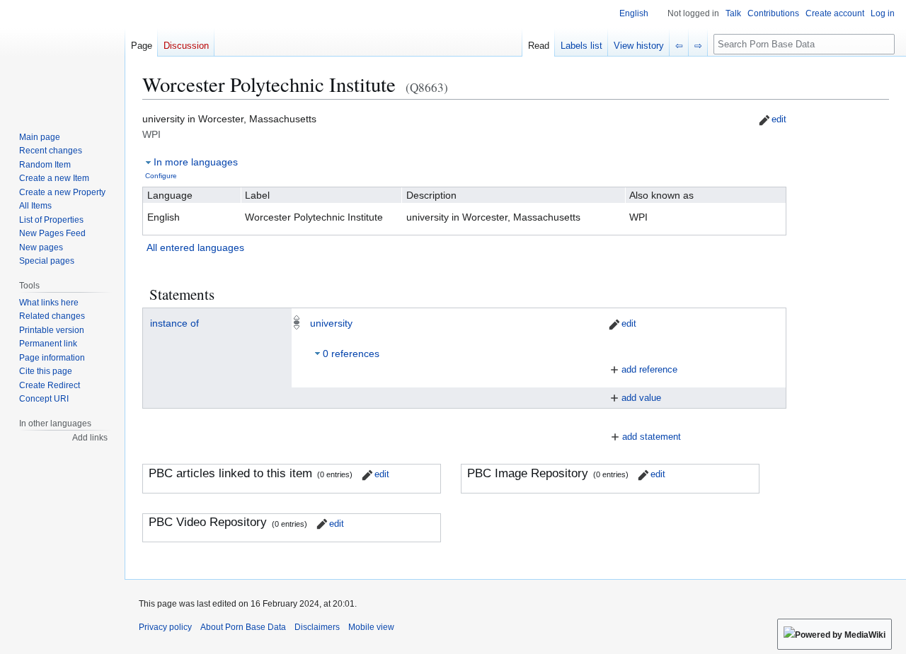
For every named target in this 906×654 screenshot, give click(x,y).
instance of (174, 323)
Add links (90, 438)
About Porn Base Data (243, 627)
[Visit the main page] (62, 56)
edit (779, 119)
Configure (161, 176)
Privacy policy (165, 627)
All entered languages (195, 247)
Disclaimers (317, 627)
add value (641, 397)
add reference (649, 369)
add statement (651, 436)
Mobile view (371, 627)
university (331, 323)
